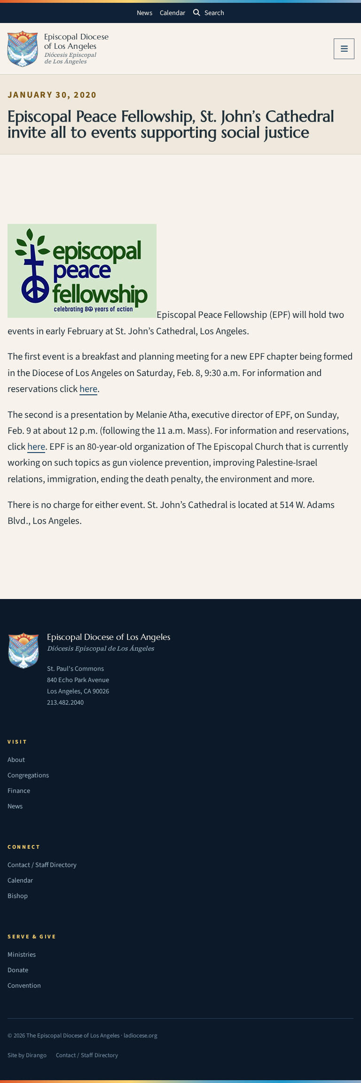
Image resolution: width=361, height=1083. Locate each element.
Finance (19, 791)
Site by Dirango (27, 1056)
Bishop (18, 896)
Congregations (28, 775)
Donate (18, 970)
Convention (24, 986)
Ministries (22, 955)
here (88, 389)
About (16, 760)
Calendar (172, 13)
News (144, 13)
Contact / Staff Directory (42, 865)
